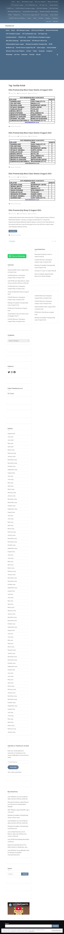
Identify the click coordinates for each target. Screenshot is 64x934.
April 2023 (10, 565)
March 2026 (11, 450)
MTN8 (9, 14)
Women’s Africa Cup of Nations (17, 18)
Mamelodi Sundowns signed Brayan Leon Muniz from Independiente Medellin (18, 804)
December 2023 (12, 538)
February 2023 (12, 571)
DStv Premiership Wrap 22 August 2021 (25, 210)
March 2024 (11, 528)
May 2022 (10, 601)
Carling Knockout (53, 5)
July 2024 (10, 515)
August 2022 (11, 591)
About (18, 1)
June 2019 (10, 715)
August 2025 (11, 473)
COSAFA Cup (10, 8)
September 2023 (12, 548)
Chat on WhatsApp (18, 256)
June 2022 (10, 597)
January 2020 (11, 693)
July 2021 (10, 633)
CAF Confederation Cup (31, 5)
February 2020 (12, 689)
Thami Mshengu (23, 93)
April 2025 (10, 486)
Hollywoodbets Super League (30, 11)
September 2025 (12, 469)
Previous (12, 241)
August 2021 (11, 630)
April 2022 (10, 604)
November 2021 (12, 620)
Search (7, 923)
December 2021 (12, 617)
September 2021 (12, 627)
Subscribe (55, 21)
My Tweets (11, 393)
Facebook (40, 18)
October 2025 (11, 466)
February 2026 (12, 453)
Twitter (35, 18)
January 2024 (11, 535)
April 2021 (10, 643)
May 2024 (10, 522)
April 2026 (10, 446)
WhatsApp (55, 18)
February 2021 (12, 650)
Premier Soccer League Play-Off (30, 14)
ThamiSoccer (9, 26)
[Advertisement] (32, 68)
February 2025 (12, 492)
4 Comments (33, 214)
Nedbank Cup (17, 14)
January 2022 (11, 614)
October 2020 (12, 663)
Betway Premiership (53, 1)
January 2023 (11, 574)
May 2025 (10, 483)
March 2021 (11, 647)
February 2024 (12, 532)
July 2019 (10, 712)
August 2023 (11, 551)
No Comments (33, 93)
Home (13, 1)
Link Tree (48, 21)
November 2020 (12, 660)
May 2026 (10, 443)
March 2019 (11, 725)
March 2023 (11, 568)
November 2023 (12, 542)
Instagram (47, 18)
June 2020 (11, 676)
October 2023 (11, 545)
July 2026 (10, 437)
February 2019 (12, 729)
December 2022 (12, 578)
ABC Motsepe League (27, 1)
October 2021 (11, 624)
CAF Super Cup (43, 5)
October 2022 (11, 584)
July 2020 (10, 673)
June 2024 (11, 519)
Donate (38, 54)
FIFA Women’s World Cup (14, 11)
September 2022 (12, 587)
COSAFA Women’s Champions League (25, 8)
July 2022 (10, 594)
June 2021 (10, 637)
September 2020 (12, 666)
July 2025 (10, 476)
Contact (29, 18)
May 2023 (10, 561)
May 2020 (10, 679)
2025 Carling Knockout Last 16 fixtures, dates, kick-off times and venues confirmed (17, 834)
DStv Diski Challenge (42, 8)
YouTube (31, 54)
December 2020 (12, 656)
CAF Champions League (17, 5)
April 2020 (10, 683)
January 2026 (11, 456)
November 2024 (12, 502)
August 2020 (11, 669)
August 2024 (11, 512)
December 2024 (12, 499)
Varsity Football (54, 14)
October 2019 (11, 702)
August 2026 (11, 433)
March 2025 (11, 489)
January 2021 (11, 653)
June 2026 (11, 440)
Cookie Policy (31, 931)
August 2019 (11, 709)
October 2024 (11, 505)
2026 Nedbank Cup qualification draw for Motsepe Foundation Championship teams (18, 853)
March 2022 (11, 607)
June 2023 (11, 558)
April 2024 (10, 525)
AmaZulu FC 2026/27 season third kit (45, 271)
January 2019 (11, 732)
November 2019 (12, 699)
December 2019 (12, 696)
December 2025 (12, 460)
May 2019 (10, 719)
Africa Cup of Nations (40, 1)
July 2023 (10, 555)
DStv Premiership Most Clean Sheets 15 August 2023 (31, 90)
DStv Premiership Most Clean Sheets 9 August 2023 (30, 133)
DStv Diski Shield (53, 8)
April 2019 (10, 722)
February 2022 (12, 610)
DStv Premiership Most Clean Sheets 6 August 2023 (30, 173)
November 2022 (12, 581)
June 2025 (11, 479)
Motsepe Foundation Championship (49, 11)
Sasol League (44, 14)
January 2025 (11, 496)
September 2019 (12, 706)
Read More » (13, 231)
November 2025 (12, 463)
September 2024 (12, 509)
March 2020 (11, 686)
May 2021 (10, 640)
